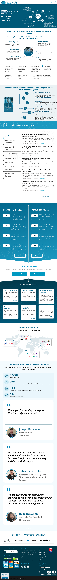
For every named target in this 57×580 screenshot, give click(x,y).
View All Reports (46, 196)
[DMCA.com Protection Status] (8, 558)
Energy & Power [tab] (11, 158)
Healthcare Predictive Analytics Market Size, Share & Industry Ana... (36, 135)
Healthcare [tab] (9, 136)
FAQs (40, 551)
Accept (5, 578)
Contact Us (37, 274)
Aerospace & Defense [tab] (9, 175)
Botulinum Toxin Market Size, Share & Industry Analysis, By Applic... (37, 147)
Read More (42, 143)
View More (50, 21)
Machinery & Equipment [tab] (9, 148)
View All (20, 256)
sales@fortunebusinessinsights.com (28, 559)
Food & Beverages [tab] (11, 154)
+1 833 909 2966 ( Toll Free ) (31, 550)
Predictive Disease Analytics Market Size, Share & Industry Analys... (38, 170)
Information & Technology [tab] (10, 141)
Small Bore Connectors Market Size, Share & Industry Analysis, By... (36, 159)
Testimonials (42, 552)
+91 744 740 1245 (29, 554)
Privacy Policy (42, 556)
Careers (41, 557)
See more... (28, 528)
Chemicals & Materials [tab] (9, 168)
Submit (12, 552)
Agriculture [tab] (9, 162)
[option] (38, 540)
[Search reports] (52, 2)
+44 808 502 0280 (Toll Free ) (31, 552)
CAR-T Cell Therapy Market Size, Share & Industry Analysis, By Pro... (38, 182)
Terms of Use (42, 554)
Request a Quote (20, 274)
